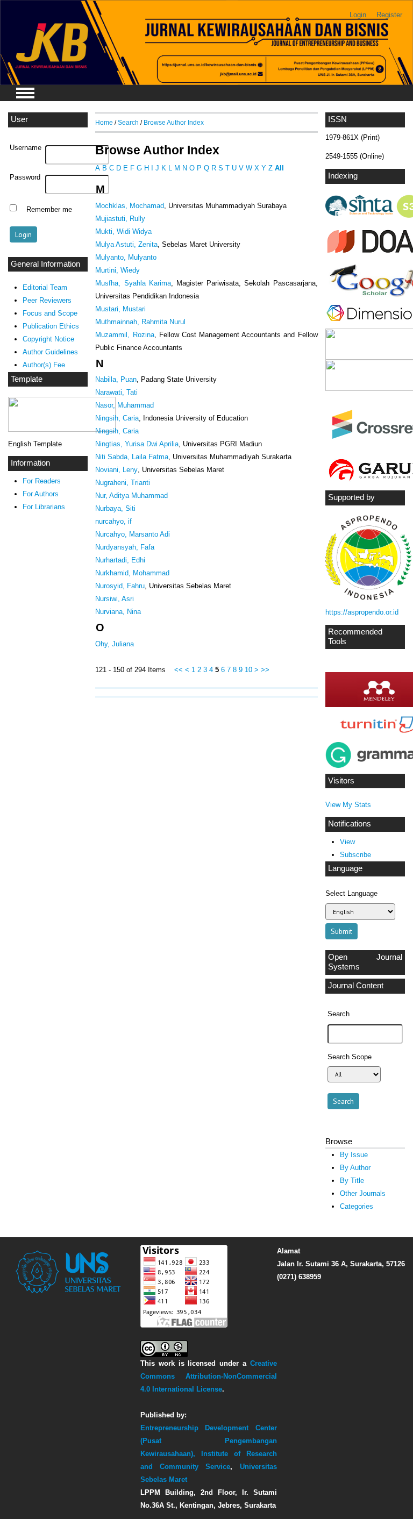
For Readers (42, 481)
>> (265, 670)
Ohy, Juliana (114, 644)
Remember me (49, 209)
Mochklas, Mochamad (129, 206)
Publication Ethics (51, 326)
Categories (356, 1206)
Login (358, 15)
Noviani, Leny (116, 470)
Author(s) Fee (44, 365)
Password (25, 177)
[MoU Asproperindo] (368, 598)
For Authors (41, 494)
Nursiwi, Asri (114, 599)
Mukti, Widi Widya (123, 231)
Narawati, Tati (116, 392)
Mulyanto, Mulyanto (125, 257)
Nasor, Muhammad (124, 405)
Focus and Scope (50, 313)
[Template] (62, 429)
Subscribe (355, 855)
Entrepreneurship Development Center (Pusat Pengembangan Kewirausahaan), (208, 1441)
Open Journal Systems (365, 962)
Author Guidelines (50, 352)
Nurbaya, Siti (115, 508)
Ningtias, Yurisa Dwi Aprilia (137, 444)
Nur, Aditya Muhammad (131, 495)
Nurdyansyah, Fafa (124, 547)
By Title (352, 1180)
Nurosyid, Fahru (120, 586)
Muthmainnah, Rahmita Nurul (140, 322)
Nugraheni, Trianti (122, 483)
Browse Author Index (174, 122)
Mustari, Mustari (120, 309)
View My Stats (348, 805)
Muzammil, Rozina (124, 335)
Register (389, 15)
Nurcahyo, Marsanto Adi (132, 534)
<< (178, 670)
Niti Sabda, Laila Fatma (131, 457)
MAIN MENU (25, 93)
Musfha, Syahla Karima (132, 283)
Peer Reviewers (47, 300)
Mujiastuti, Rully (120, 219)
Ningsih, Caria (117, 431)
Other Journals (363, 1193)
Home (104, 122)
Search (128, 122)
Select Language (351, 893)
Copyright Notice (48, 339)
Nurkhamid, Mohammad (132, 573)
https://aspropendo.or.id (361, 612)
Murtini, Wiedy (117, 270)
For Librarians (44, 507)
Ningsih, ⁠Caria (117, 418)
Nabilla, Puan (116, 379)
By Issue (354, 1155)
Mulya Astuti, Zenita (126, 244)
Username (25, 148)
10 (248, 670)
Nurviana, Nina (118, 612)
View (347, 842)
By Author (355, 1168)
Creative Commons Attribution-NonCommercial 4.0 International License (208, 1376)
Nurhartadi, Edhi (120, 560)
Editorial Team (45, 287)
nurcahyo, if (113, 521)
